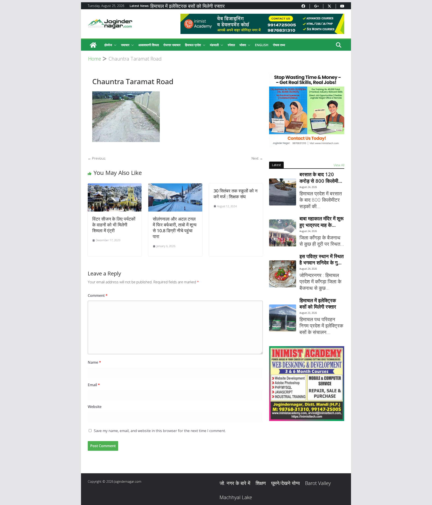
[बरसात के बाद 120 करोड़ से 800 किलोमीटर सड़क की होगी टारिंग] (282, 191)
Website (94, 406)
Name (94, 362)
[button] (114, 45)
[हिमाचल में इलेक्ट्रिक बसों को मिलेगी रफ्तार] (282, 317)
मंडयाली (214, 45)
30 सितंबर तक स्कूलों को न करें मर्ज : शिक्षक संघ (235, 194)
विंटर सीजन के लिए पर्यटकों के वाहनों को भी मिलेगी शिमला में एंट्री (113, 225)
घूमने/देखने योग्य (285, 483)
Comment (98, 295)
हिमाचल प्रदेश (193, 45)
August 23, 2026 (308, 312)
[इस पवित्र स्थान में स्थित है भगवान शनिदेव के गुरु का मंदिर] (282, 273)
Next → (257, 158)
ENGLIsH (261, 45)
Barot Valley (318, 483)
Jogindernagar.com (127, 481)
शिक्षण (261, 483)
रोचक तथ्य (279, 45)
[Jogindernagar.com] (93, 45)
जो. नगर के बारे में (235, 483)
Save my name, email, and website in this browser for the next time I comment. (160, 430)
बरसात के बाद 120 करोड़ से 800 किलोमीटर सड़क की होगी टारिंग (321, 177)
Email (94, 384)
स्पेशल (231, 45)
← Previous (97, 158)
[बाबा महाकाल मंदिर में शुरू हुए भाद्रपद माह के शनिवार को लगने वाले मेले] (282, 232)
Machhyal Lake (236, 497)
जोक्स (242, 45)
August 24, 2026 (308, 187)
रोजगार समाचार (171, 45)
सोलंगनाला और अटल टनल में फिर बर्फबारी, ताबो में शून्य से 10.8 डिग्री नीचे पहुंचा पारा (174, 227)
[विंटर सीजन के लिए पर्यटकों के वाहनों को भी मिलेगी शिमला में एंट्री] (115, 186)
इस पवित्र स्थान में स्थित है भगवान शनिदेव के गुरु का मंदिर (321, 259)
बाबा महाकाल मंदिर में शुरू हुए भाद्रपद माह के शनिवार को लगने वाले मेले (321, 221)
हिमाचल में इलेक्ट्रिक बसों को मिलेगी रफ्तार (187, 5)
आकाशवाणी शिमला (148, 45)
